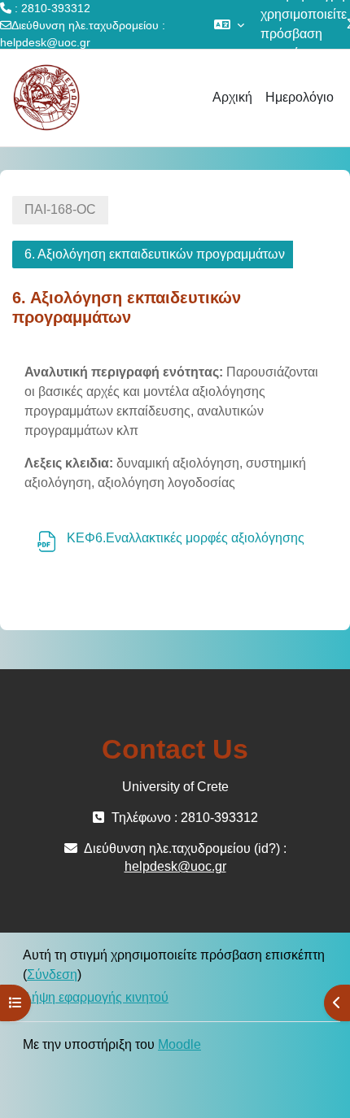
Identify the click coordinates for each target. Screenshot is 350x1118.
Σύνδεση (52, 974)
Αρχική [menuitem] (232, 97)
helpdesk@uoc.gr (45, 42)
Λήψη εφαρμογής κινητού (95, 997)
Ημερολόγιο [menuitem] (299, 97)
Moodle (179, 1044)
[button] (229, 24)
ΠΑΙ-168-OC (60, 209)
